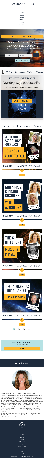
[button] (36, 55)
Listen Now (22, 174)
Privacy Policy (30, 456)
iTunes (16, 72)
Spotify (23, 72)
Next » (28, 329)
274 (24, 329)
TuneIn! (40, 72)
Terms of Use (24, 456)
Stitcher (30, 72)
